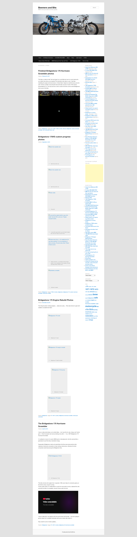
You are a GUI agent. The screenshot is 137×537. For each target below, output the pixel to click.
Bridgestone (44, 292)
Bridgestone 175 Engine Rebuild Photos (55, 300)
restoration (40, 416)
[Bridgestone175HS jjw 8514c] (45, 93)
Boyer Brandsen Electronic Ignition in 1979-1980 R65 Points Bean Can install (91, 138)
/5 (87, 286)
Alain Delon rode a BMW (90, 126)
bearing (86, 294)
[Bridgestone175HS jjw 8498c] (65, 93)
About (68, 57)
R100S (85, 57)
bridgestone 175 (66, 292)
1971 (87, 289)
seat (94, 316)
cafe (96, 297)
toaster (86, 320)
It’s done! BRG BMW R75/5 (91, 70)
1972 (92, 289)
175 (51, 415)
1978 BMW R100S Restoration (91, 91)
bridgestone (60, 292)
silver (96, 316)
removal (90, 313)
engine (92, 300)
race (93, 312)
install (97, 303)
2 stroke (55, 292)
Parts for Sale (85, 60)
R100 (86, 312)
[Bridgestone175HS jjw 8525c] (55, 93)
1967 (54, 415)
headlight (87, 302)
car (86, 300)
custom (71, 292)
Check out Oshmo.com (90, 259)
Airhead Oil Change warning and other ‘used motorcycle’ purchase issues (91, 262)
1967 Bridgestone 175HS (75, 60)
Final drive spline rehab (90, 142)
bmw (95, 294)
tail (96, 318)
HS (65, 525)
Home (40, 57)
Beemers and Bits (47, 7)
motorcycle (45, 293)
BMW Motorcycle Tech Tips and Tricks (60, 60)
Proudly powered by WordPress (68, 532)
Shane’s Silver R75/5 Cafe (44, 60)
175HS (52, 292)
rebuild (49, 293)
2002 (89, 291)
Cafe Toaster (79, 57)
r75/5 (90, 309)
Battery (96, 291)
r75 (86, 309)
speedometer (88, 318)
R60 (98, 306)
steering (93, 318)
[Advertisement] (68, 45)
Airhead (92, 291)
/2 (85, 286)
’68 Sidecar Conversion (48, 57)
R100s (89, 312)
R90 (94, 309)
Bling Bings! (88, 258)
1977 (86, 291)
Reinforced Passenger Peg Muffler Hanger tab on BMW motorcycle (91, 96)
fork (95, 300)
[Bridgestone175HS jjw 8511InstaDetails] (75, 93)
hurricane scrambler (68, 415)
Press (73, 57)
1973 (96, 289)
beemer (90, 294)
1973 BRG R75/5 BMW (60, 57)
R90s (96, 309)
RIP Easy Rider (88, 82)
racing (95, 312)
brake (86, 298)
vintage (91, 320)
